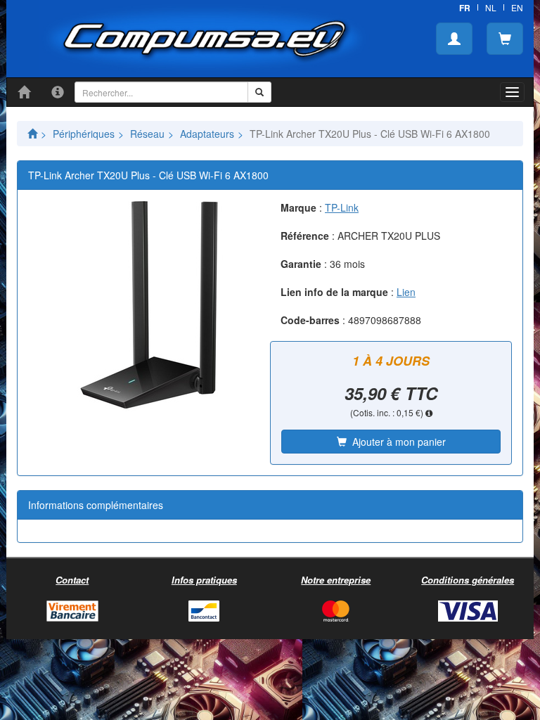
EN (517, 7)
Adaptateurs (207, 134)
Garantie (301, 264)
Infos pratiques (204, 579)
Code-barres (310, 320)
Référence (305, 236)
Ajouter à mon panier (396, 442)
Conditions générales (467, 579)
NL (490, 7)
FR (464, 7)
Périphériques (84, 134)
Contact (72, 579)
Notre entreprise (336, 579)
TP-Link (342, 207)
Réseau (147, 134)
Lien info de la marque (334, 292)
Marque (298, 207)
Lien (406, 292)
